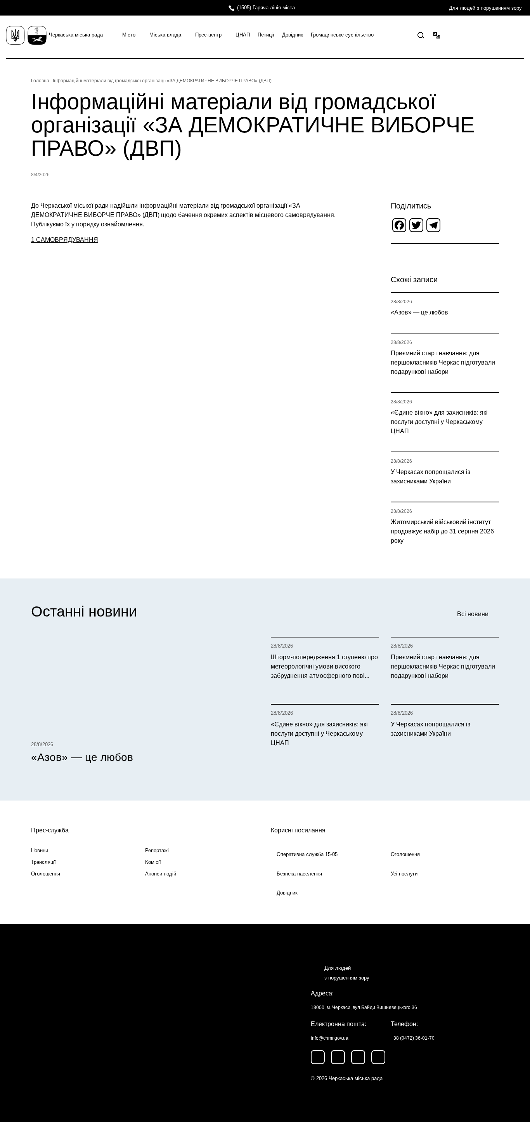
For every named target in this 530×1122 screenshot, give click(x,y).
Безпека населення (299, 874)
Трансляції (43, 862)
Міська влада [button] (165, 35)
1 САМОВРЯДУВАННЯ (64, 239)
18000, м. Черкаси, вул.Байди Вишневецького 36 (364, 1007)
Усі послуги (404, 874)
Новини (39, 850)
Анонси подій (160, 874)
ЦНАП (243, 35)
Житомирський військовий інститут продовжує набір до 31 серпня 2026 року (442, 531)
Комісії (153, 862)
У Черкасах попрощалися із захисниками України (430, 477)
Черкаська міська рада (76, 35)
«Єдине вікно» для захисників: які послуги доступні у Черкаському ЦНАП (439, 421)
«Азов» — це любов (419, 312)
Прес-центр (208, 35)
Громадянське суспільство (342, 35)
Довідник (292, 35)
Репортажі (157, 850)
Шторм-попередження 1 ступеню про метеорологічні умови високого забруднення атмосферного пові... (324, 666)
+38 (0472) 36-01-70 (413, 1038)
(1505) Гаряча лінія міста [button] (266, 7)
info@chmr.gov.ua (329, 1038)
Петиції (266, 35)
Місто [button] (128, 35)
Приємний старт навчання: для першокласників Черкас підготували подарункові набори (443, 362)
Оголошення (45, 874)
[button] (421, 35)
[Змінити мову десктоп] (436, 35)
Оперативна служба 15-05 (307, 854)
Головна (40, 80)
